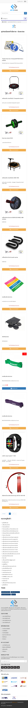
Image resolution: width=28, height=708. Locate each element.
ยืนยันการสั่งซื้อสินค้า (6, 647)
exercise (13, 594)
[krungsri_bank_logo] (4, 682)
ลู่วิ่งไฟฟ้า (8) (5, 585)
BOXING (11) (4, 580)
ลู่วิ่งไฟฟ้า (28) (5, 523)
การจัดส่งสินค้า (5, 633)
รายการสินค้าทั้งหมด (6, 616)
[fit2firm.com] (14, 603)
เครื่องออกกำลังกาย (6, 592)
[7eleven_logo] (4, 678)
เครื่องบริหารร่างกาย (15, 592)
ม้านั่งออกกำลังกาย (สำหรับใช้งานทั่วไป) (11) (10, 533)
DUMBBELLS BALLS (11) (7, 576)
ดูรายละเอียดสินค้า (14, 70)
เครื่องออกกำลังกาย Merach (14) (9, 583)
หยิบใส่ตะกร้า (14, 388)
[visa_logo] (4, 690)
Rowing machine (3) (6, 570)
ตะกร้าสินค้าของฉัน (6, 645)
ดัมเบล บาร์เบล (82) (6, 535)
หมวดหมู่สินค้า (6, 518)
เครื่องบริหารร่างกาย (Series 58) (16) (10, 543)
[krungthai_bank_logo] (14, 682)
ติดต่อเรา (4, 639)
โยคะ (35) (4, 558)
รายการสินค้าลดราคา (6, 620)
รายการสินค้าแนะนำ (6, 622)
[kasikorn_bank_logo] (23, 678)
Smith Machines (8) (6, 572)
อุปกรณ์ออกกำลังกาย (6, 594)
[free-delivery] (4, 698)
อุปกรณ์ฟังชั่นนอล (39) (7, 568)
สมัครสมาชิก (4, 649)
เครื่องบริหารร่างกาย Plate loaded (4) (10, 537)
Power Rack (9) (5, 578)
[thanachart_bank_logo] (23, 686)
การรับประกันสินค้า (6, 628)
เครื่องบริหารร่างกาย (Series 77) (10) (10, 549)
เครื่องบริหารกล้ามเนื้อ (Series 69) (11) (10, 547)
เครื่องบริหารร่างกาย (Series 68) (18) (10, 545)
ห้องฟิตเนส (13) (5, 562)
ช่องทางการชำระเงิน (6, 635)
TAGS (3, 588)
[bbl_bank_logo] (14, 678)
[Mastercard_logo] (23, 682)
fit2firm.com (14, 702)
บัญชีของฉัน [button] (20, 1)
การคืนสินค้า (4, 630)
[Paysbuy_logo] (4, 686)
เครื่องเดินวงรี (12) (6, 525)
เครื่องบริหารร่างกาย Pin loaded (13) (10, 539)
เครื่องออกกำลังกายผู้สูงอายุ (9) (8, 560)
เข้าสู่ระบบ (4, 651)
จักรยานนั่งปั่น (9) (5, 527)
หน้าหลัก (5, 22)
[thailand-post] (14, 698)
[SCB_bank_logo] (14, 686)
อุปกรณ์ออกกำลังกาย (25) (7, 556)
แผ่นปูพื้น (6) (4, 564)
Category (5, 18)
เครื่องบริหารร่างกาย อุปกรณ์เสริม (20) (10, 541)
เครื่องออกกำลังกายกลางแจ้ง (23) (9, 566)
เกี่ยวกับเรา (4, 637)
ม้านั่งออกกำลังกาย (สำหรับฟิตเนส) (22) (10, 531)
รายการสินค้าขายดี (6, 618)
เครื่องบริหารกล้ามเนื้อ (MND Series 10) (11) (11, 554)
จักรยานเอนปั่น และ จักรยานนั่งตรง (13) (10, 529)
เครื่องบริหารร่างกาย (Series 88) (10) (10, 551)
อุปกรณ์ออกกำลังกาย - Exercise (12, 31)
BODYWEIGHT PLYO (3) (7, 574)
